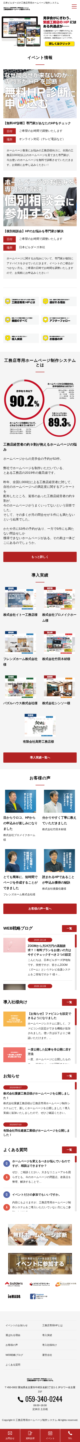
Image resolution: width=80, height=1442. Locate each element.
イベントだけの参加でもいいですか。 (36, 1194)
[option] (40, 31)
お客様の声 (12, 1345)
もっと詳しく (40, 556)
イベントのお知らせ (17, 1325)
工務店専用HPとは (52, 1325)
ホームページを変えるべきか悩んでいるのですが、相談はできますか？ (41, 1163)
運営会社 (47, 1355)
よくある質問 (13, 1364)
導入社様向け (49, 1345)
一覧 (69, 928)
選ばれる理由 (13, 1335)
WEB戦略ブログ (14, 1355)
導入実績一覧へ (40, 757)
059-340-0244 (43, 1398)
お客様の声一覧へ (40, 908)
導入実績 (47, 1335)
